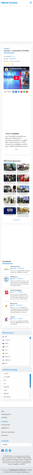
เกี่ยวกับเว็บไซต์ (5, 425)
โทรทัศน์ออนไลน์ (6, 414)
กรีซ (6, 336)
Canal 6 (12, 317)
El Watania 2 (13, 276)
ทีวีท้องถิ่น (6, 393)
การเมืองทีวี (7, 377)
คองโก (6, 353)
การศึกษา (6, 373)
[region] (16, 350)
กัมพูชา (7, 343)
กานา (6, 350)
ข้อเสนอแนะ (4, 435)
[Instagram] (21, 92)
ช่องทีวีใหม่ (4, 417)
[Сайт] (13, 92)
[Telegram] (10, 450)
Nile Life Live (13, 303)
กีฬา (5, 380)
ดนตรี (5, 390)
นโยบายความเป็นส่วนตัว (8, 432)
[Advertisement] (16, 24)
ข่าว (5, 383)
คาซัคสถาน (8, 360)
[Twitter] (19, 92)
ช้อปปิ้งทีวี (6, 387)
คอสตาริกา (7, 356)
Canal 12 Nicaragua (15, 290)
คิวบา (6, 363)
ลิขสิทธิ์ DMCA (5, 428)
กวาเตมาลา (8, 340)
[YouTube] (27, 92)
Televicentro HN (14, 266)
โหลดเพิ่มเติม (16, 220)
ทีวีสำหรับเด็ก (7, 397)
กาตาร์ (6, 346)
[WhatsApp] (24, 92)
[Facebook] (16, 92)
